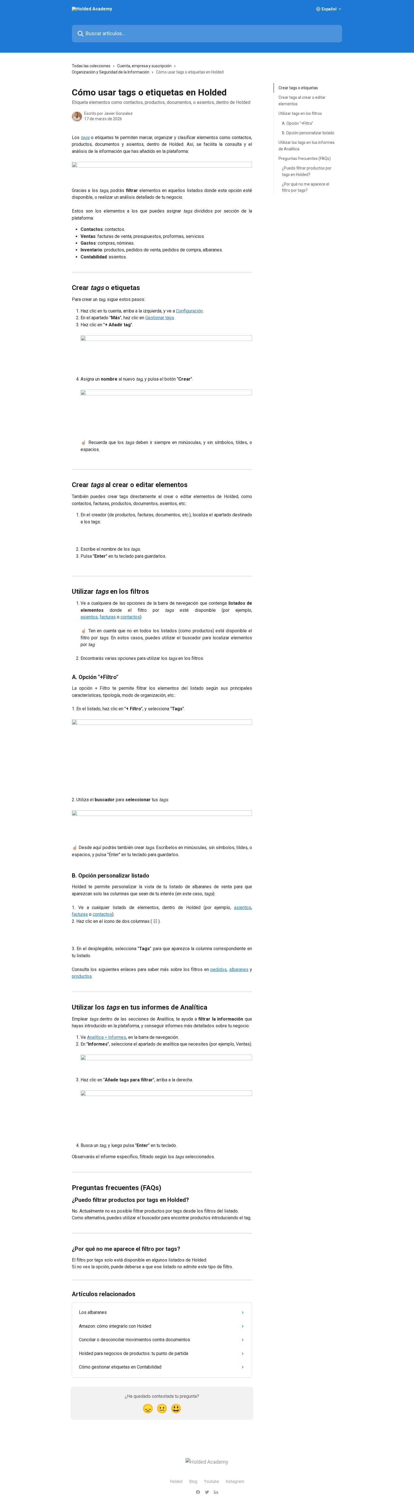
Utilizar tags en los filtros (300, 113)
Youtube (211, 1481)
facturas (108, 617)
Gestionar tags (159, 317)
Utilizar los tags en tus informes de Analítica (307, 145)
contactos (130, 617)
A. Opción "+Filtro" (297, 123)
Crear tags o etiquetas (298, 88)
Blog (193, 1481)
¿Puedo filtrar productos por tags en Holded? (306, 171)
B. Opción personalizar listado (308, 133)
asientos (89, 617)
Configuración (189, 311)
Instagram (235, 1481)
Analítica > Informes (106, 1037)
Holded (176, 1481)
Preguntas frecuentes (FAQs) (305, 158)
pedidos (218, 969)
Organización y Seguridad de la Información (110, 72)
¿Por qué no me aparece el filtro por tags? (305, 187)
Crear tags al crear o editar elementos (302, 100)
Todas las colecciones (91, 66)
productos (82, 976)
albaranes (238, 969)
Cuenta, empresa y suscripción (144, 66)
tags (85, 137)
